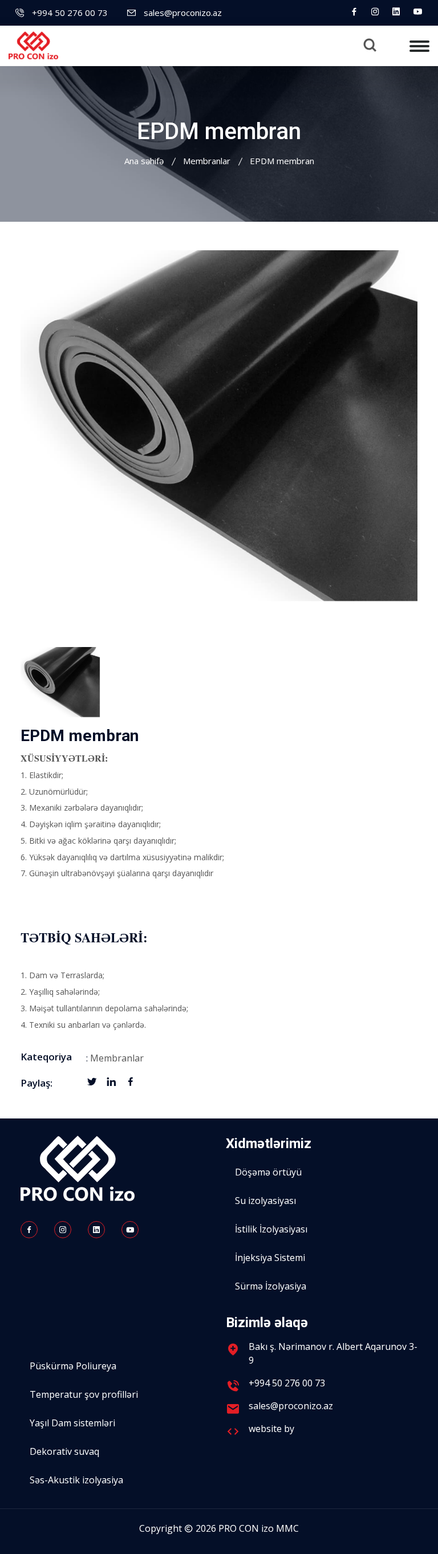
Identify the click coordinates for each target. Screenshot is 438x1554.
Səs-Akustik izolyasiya (76, 1480)
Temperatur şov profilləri (84, 1394)
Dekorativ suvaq (64, 1451)
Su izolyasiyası (265, 1200)
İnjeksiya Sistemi (270, 1257)
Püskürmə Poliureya (73, 1366)
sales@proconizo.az (183, 12)
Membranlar (206, 160)
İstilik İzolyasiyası (271, 1229)
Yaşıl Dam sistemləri (72, 1423)
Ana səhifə (144, 160)
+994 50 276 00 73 (70, 12)
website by (273, 1428)
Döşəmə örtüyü (268, 1172)
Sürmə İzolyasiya (270, 1286)
